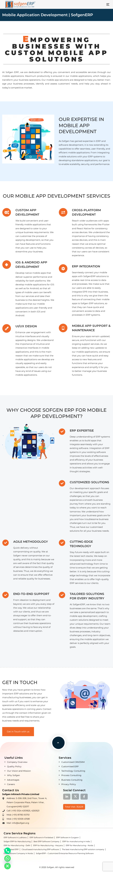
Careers (11, 784)
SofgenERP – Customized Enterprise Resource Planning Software (65, 853)
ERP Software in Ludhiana (15, 837)
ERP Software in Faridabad (41, 837)
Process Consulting (71, 775)
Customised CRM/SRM (73, 762)
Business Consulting (71, 780)
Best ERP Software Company (46, 841)
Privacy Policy (68, 784)
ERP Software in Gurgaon (67, 837)
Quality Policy (14, 766)
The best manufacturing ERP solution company (83, 849)
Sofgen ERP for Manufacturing (17, 841)
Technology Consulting (73, 771)
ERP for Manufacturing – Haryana (48, 845)
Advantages (13, 780)
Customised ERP (70, 766)
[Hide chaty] (7, 866)
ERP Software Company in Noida (18, 853)
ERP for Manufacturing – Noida (79, 845)
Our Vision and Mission (19, 771)
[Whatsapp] (7, 858)
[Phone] (7, 851)
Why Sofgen (13, 775)
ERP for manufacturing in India (76, 841)
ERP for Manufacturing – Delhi (17, 845)
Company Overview (17, 762)
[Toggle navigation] (91, 4)
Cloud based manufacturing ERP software (40, 849)
